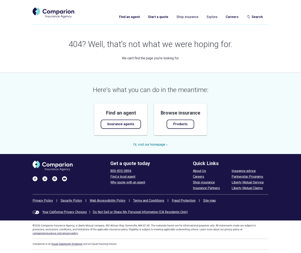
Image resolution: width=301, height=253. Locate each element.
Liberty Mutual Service (248, 182)
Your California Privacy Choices (64, 212)
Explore (212, 17)
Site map (209, 200)
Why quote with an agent (127, 182)
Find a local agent (122, 177)
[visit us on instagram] (54, 178)
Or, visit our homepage (149, 144)
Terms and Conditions (148, 200)
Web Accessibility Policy (108, 200)
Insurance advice (244, 171)
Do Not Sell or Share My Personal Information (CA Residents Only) (140, 212)
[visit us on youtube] (64, 178)
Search (257, 17)
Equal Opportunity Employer (67, 244)
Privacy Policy (43, 200)
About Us (199, 171)
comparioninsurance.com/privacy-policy (55, 233)
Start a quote (158, 17)
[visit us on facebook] (35, 178)
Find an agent (129, 17)
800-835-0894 (120, 171)
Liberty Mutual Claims (247, 188)
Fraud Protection (184, 200)
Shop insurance (187, 17)
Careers (232, 17)
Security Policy (71, 200)
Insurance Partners (206, 188)
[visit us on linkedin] (44, 178)
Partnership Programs (247, 177)
